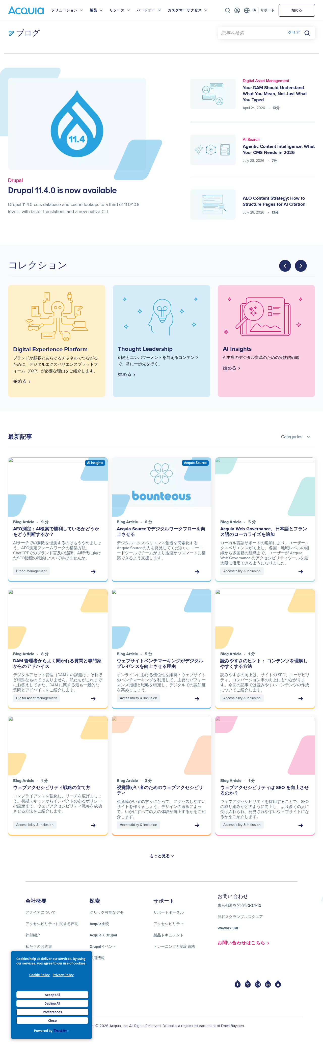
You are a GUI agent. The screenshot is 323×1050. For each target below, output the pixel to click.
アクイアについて (40, 912)
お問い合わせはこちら (241, 943)
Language (250, 10)
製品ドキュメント (168, 935)
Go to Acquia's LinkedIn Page (268, 984)
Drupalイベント (103, 946)
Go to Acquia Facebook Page (238, 984)
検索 (228, 10)
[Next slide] (301, 266)
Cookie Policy (39, 975)
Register (237, 10)
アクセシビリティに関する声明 (51, 924)
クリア (294, 32)
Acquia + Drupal (103, 935)
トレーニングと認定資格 (174, 946)
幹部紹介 (33, 935)
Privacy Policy (63, 975)
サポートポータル (168, 912)
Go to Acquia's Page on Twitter (248, 984)
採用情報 (97, 958)
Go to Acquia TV (278, 984)
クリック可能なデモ (107, 912)
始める (296, 10)
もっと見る (160, 855)
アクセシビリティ (168, 924)
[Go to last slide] (285, 266)
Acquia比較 (99, 924)
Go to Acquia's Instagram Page (258, 984)
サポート (267, 10)
